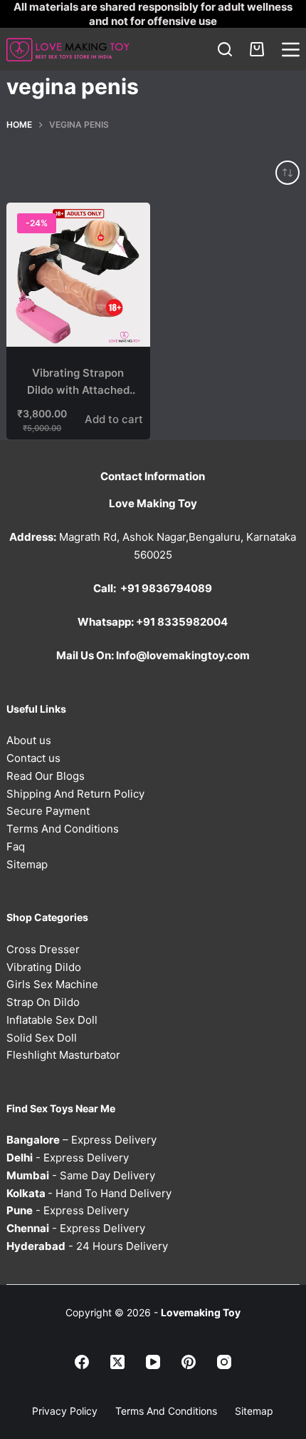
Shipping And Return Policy (75, 793)
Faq (15, 846)
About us (28, 740)
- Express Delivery (67, 1157)
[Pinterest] (188, 1362)
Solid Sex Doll (41, 1037)
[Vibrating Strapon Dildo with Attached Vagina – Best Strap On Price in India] (78, 275)
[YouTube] (153, 1362)
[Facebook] (82, 1362)
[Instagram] (224, 1362)
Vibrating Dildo (43, 967)
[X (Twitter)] (117, 1362)
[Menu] (291, 50)
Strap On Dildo (43, 1002)
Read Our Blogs (45, 776)
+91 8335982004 (182, 622)
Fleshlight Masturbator (63, 1055)
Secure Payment (48, 811)
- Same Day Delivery (80, 1175)
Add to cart (114, 419)
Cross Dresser (43, 949)
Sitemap (27, 864)
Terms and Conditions (166, 1411)
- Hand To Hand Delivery (89, 1193)
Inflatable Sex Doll (51, 1020)
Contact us (33, 758)
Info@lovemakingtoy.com (183, 655)
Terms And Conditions (62, 828)
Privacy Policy (64, 1411)
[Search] (225, 49)
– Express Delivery (81, 1139)
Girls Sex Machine (52, 984)
